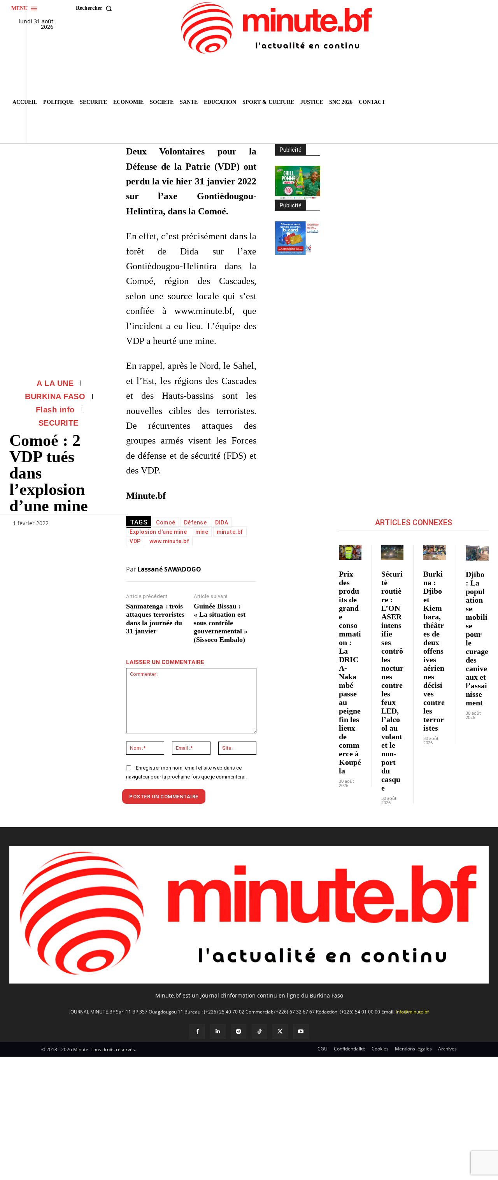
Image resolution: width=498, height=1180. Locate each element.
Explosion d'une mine (158, 532)
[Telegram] (238, 1031)
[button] (96, 8)
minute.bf (230, 532)
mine (201, 532)
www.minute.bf (169, 541)
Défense (195, 522)
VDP (135, 541)
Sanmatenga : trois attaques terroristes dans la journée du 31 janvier (155, 618)
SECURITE (59, 423)
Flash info (55, 409)
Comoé (165, 522)
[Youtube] (300, 1031)
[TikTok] (259, 1031)
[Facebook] (197, 1031)
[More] (99, 525)
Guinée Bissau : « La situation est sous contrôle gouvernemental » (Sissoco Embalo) (220, 622)
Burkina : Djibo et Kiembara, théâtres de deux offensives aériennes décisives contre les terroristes (434, 651)
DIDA (221, 522)
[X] (280, 1031)
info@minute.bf (412, 1011)
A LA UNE (55, 383)
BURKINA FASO (55, 396)
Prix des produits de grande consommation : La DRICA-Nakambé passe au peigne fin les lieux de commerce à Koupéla (350, 672)
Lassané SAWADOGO (169, 569)
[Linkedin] (218, 1031)
